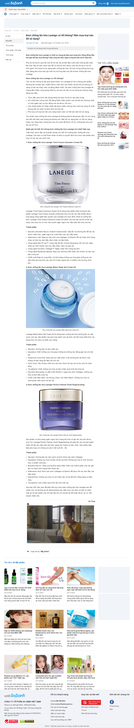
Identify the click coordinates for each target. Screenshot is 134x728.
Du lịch (8, 36)
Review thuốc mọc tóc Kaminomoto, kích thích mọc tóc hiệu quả (49, 633)
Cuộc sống (24, 14)
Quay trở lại (40, 551)
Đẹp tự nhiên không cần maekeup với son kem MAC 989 (18, 632)
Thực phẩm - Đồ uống (13, 50)
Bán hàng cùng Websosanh (120, 3)
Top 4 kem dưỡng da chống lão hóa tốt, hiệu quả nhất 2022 (112, 88)
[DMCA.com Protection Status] (27, 721)
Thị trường (9, 45)
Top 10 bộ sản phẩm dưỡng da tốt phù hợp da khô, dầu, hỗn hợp (81, 677)
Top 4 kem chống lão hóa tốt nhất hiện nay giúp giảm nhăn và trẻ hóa (107, 115)
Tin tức (16, 30)
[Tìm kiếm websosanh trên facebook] (112, 702)
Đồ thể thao (47, 14)
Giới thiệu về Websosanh (90, 707)
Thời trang (9, 55)
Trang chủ (7, 30)
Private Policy (114, 706)
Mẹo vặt (8, 60)
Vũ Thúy (91, 501)
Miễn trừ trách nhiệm (58, 713)
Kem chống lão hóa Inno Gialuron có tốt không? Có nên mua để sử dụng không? (107, 105)
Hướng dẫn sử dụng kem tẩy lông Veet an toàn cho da (49, 589)
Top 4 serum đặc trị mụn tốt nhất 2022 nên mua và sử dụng (17, 589)
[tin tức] (5, 14)
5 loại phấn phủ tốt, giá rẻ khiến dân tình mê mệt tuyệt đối (48, 677)
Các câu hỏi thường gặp (59, 707)
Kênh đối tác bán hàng (89, 713)
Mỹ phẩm (34, 30)
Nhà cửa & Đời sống (104, 14)
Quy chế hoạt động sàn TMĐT (61, 720)
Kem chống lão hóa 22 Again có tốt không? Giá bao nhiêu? (107, 124)
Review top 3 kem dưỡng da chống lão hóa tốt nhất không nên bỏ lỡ (107, 135)
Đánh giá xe (89, 14)
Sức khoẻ (78, 14)
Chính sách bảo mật (57, 717)
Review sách (68, 14)
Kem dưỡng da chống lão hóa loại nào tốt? (106, 144)
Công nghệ (13, 14)
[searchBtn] (93, 3)
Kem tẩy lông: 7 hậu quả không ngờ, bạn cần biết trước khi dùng (81, 589)
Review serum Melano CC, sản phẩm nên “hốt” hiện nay (16, 677)
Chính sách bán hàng (58, 710)
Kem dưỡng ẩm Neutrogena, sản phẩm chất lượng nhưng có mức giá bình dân (80, 633)
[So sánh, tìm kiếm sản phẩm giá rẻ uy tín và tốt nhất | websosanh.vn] (13, 3)
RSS (111, 709)
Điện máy (36, 14)
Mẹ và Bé (57, 14)
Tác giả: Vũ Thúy (32, 43)
